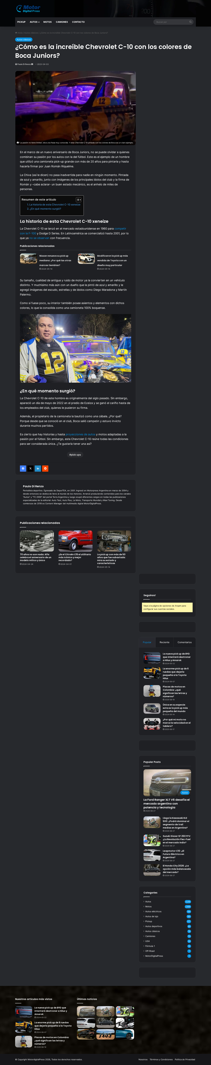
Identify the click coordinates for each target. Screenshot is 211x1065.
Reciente (164, 642)
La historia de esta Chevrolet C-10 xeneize (54, 204)
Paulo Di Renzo (24, 64)
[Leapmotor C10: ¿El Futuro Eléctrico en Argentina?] (151, 855)
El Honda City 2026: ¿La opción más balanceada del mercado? (177, 869)
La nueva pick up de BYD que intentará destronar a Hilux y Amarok (177, 657)
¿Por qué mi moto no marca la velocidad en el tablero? (177, 723)
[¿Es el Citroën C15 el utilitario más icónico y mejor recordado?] (76, 541)
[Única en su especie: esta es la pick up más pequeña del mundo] (151, 708)
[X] (30, 468)
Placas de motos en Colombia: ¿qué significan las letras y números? (175, 691)
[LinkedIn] (38, 468)
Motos (47, 22)
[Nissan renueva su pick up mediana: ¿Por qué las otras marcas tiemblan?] (28, 258)
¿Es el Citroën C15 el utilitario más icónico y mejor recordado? (75, 557)
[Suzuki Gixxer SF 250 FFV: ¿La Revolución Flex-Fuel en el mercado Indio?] (151, 840)
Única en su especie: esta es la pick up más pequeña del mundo (175, 708)
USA (147, 941)
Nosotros (143, 1059)
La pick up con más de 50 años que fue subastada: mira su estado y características (111, 559)
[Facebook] (23, 468)
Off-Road (149, 951)
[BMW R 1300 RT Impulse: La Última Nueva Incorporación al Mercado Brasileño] (125, 1023)
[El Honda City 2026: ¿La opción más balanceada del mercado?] (151, 870)
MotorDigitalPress (154, 956)
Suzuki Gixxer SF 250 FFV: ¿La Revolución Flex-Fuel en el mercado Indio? (177, 839)
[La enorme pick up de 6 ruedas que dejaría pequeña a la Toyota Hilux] (151, 673)
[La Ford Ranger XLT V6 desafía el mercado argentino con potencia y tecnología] (86, 1011)
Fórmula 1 (150, 946)
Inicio (20, 33)
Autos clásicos (31, 33)
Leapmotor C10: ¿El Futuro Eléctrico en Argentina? (173, 854)
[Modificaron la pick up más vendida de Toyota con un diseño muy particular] (86, 258)
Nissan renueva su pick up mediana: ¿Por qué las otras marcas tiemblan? (55, 260)
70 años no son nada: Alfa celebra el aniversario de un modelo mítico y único (35, 557)
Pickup (21, 22)
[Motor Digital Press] (29, 9)
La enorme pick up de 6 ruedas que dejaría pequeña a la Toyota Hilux (176, 673)
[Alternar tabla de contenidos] (77, 199)
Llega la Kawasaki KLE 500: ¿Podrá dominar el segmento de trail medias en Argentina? (176, 822)
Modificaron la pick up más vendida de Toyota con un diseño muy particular (112, 260)
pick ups (76, 454)
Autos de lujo (151, 916)
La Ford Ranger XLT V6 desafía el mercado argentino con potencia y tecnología (166, 803)
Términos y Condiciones (161, 1059)
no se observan (39, 238)
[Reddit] (45, 468)
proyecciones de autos (80, 434)
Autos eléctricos (153, 911)
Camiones (62, 22)
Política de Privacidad (185, 1059)
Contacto (78, 22)
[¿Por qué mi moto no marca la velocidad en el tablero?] (151, 724)
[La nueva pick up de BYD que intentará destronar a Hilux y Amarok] (151, 658)
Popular (147, 642)
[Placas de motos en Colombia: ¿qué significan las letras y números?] (151, 691)
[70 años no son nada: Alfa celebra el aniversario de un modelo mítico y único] (37, 541)
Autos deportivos (153, 926)
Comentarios (185, 642)
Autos (33, 22)
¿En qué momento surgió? (45, 208)
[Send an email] (32, 64)
